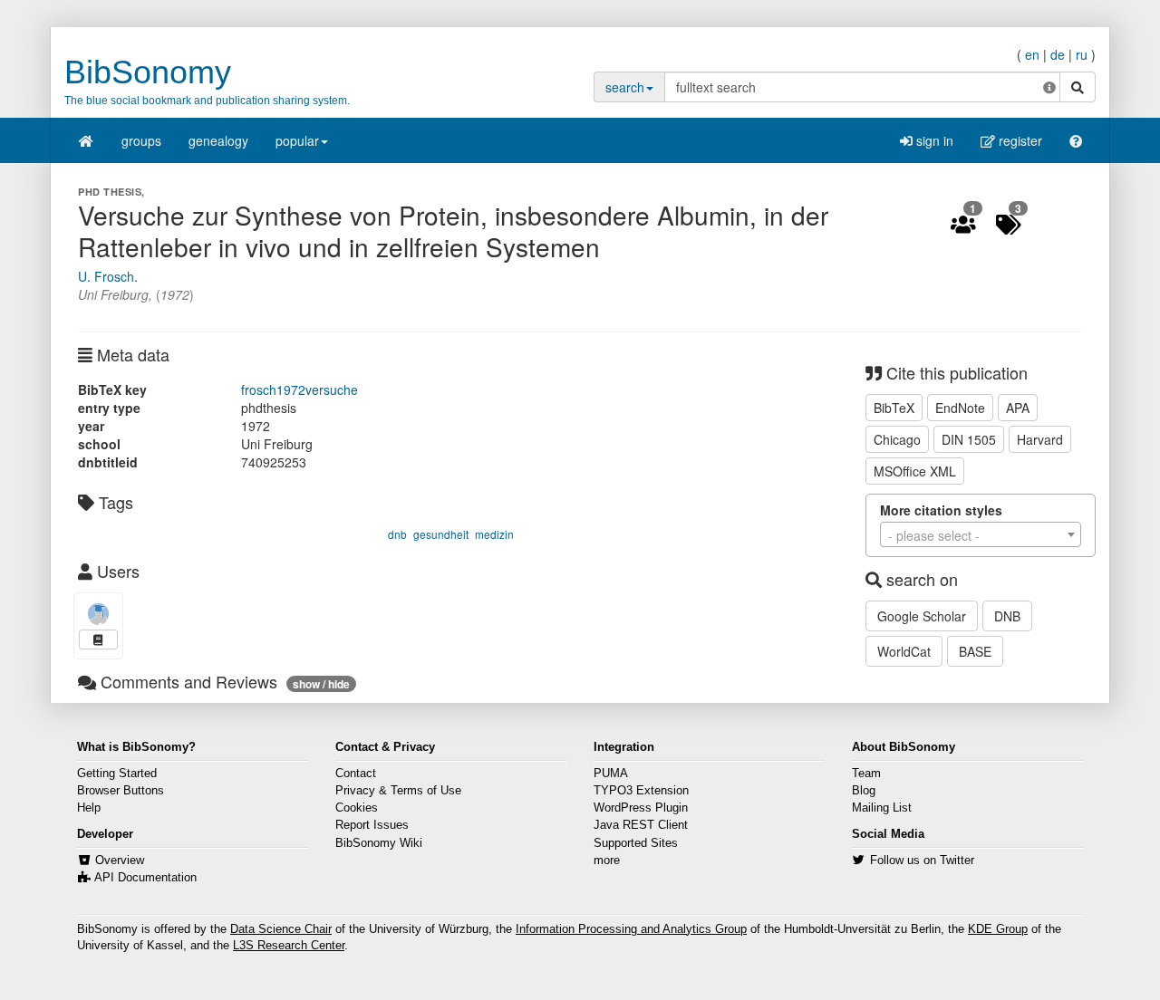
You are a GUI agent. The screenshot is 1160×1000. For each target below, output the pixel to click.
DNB (1007, 616)
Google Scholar (921, 616)
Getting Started (117, 773)
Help (89, 808)
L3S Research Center (288, 945)
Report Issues (372, 825)
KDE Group (998, 929)
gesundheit (441, 534)
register (1018, 140)
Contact (355, 773)
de (1057, 54)
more (607, 860)
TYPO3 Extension (641, 790)
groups (141, 140)
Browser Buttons (120, 790)
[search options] (1049, 87)
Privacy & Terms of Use (398, 790)
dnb (397, 534)
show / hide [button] (321, 684)
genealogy (218, 140)
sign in (933, 140)
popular (297, 140)
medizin (494, 534)
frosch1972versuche (299, 389)
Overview (119, 860)
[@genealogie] (98, 613)
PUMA (611, 773)
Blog (863, 790)
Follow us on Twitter (922, 860)
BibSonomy (147, 72)
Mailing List (882, 808)
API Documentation (145, 877)
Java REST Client (641, 825)
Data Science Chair (281, 929)
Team (866, 773)
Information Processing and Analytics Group (631, 929)
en (1032, 54)
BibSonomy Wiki (378, 843)
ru (1082, 54)
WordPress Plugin (641, 808)
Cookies (356, 808)
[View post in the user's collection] (98, 639)
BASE (975, 651)
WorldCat (904, 651)
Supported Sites (636, 843)
